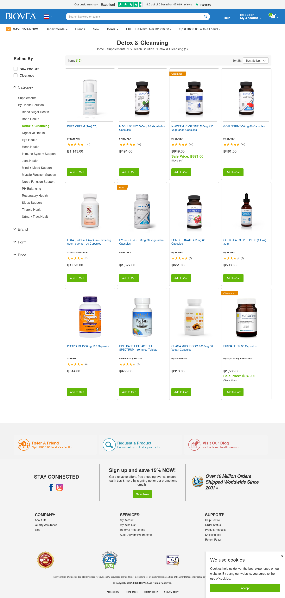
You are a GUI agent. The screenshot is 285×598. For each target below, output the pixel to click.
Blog (37, 530)
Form (22, 241)
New (96, 29)
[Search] (205, 16)
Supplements (116, 49)
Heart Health (30, 146)
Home (100, 49)
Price (22, 254)
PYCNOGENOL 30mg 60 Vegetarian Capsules (141, 241)
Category (25, 87)
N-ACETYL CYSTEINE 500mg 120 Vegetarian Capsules (192, 127)
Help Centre (212, 520)
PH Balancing (31, 188)
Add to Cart (77, 172)
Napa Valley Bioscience (239, 358)
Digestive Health (33, 132)
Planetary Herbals (132, 358)
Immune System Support (39, 153)
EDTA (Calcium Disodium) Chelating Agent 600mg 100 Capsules (89, 241)
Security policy (171, 592)
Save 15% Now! (25, 29)
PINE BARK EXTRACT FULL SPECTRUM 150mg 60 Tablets (138, 347)
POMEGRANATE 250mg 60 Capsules (188, 241)
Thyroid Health (32, 209)
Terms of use (131, 592)
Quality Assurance (46, 525)
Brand (23, 229)
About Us (40, 520)
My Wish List (128, 525)
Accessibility (113, 592)
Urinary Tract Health (35, 216)
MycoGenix (180, 358)
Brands (80, 29)
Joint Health (30, 160)
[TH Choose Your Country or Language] (48, 16)
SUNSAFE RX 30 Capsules (239, 346)
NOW (73, 358)
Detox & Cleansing (35, 125)
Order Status (213, 525)
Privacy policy (151, 592)
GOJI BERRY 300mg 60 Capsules (244, 126)
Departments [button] (55, 29)
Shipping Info (213, 535)
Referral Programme (132, 530)
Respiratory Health (35, 195)
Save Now (142, 494)
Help (227, 18)
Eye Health (29, 139)
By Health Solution (141, 49)
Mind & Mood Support (37, 167)
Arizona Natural (78, 252)
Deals (111, 29)
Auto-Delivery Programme (136, 535)
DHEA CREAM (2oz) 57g (82, 126)
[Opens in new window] (51, 487)
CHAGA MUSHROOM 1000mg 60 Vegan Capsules (192, 347)
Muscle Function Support (39, 174)
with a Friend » (199, 29)
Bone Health (30, 118)
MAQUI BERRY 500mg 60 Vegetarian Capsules (142, 127)
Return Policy (213, 539)
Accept (245, 588)
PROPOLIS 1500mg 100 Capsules (88, 346)
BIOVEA (126, 138)
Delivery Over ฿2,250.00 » (149, 29)
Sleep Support (32, 202)
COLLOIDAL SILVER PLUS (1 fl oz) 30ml (244, 241)
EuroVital (75, 138)
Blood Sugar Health (35, 112)
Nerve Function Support (38, 181)
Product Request (215, 530)
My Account (127, 520)
